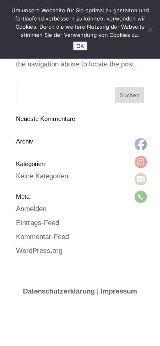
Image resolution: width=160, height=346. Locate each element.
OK (80, 46)
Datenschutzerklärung (59, 291)
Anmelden (31, 209)
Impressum (119, 291)
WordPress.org (39, 251)
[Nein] (150, 29)
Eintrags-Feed (37, 223)
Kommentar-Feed (42, 237)
